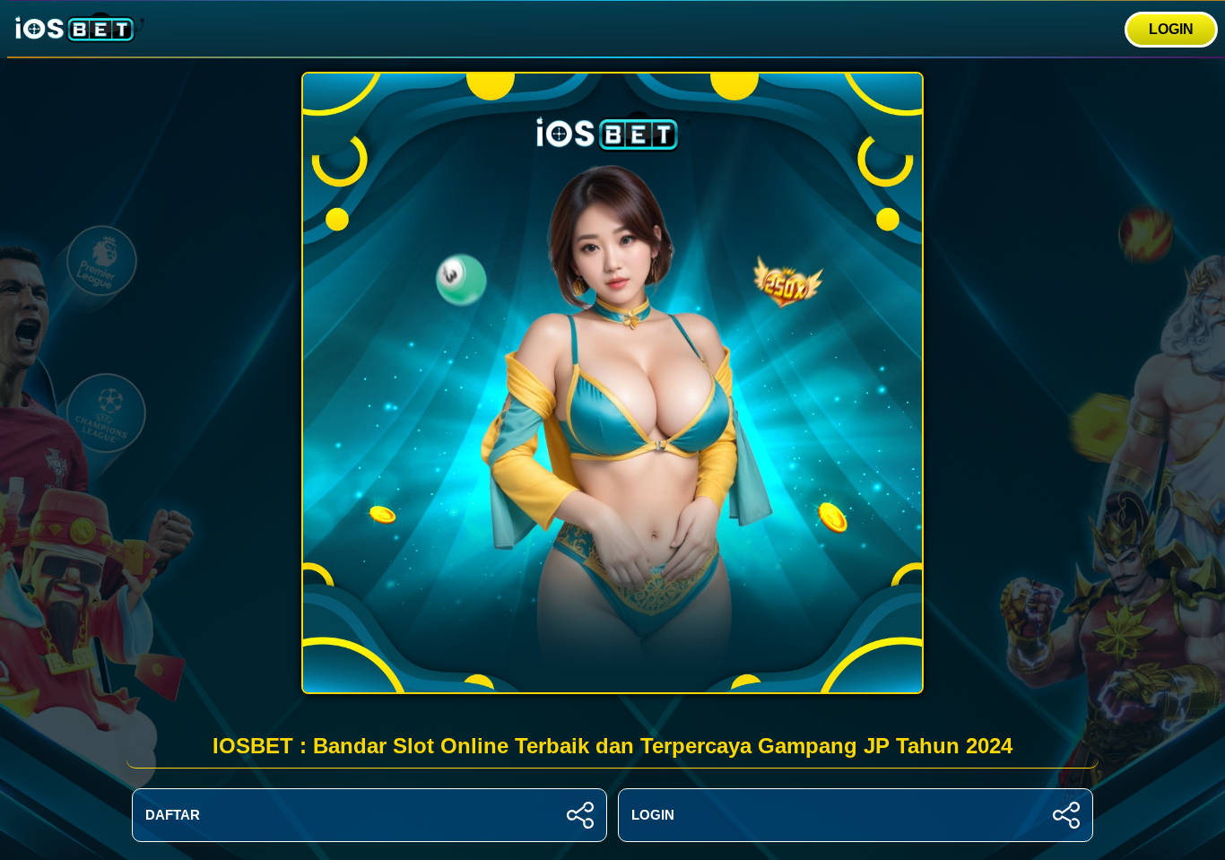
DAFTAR (172, 814)
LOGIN (1171, 29)
